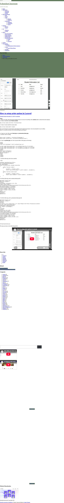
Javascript (7, 11)
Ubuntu (6, 31)
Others (3, 32)
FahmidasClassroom (9, 3)
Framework (7, 21)
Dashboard (7, 50)
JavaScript (10, 41)
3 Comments (17, 116)
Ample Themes (27, 502)
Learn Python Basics (12, 48)
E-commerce (5, 284)
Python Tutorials (8, 35)
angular (3, 274)
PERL (3, 300)
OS (3, 29)
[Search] (39, 346)
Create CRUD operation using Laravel (7, 269)
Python (6, 47)
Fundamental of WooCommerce (14, 45)
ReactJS (4, 303)
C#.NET (4, 278)
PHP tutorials (7, 36)
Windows (7, 30)
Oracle (6, 27)
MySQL (6, 26)
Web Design (4, 9)
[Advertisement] (32, 69)
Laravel (9, 24)
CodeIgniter (10, 23)
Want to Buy (32, 483)
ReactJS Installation (4, 268)
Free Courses (5, 43)
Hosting (4, 287)
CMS (6, 17)
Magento (9, 18)
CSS (8, 40)
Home (3, 8)
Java (3, 290)
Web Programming (6, 14)
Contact (4, 42)
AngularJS (10, 22)
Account (6, 49)
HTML (6, 13)
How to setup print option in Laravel (15, 113)
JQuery (6, 16)
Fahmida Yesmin (3, 116)
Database (4, 25)
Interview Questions (9, 38)
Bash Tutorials (8, 34)
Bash (3, 276)
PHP (6, 15)
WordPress (10, 20)
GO (3, 286)
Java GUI (4, 291)
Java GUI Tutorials (8, 33)
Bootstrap (7, 12)
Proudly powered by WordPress (6, 502)
